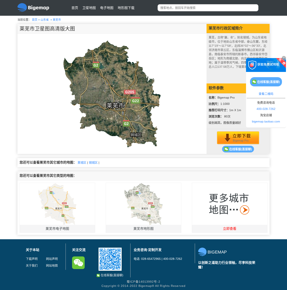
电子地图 (106, 8)
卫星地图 (89, 8)
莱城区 (82, 162)
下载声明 (32, 258)
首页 (74, 8)
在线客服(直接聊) (240, 149)
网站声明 (52, 258)
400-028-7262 (266, 109)
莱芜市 (57, 19)
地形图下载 (126, 8)
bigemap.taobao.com (266, 121)
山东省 (45, 19)
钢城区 (93, 162)
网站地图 (52, 265)
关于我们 (32, 265)
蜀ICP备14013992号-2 (143, 281)
